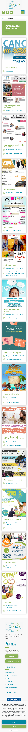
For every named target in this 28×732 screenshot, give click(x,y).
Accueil (4, 18)
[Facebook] (3, 12)
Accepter (14, 722)
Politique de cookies (13, 730)
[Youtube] (11, 12)
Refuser (14, 726)
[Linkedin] (7, 12)
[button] (22, 12)
